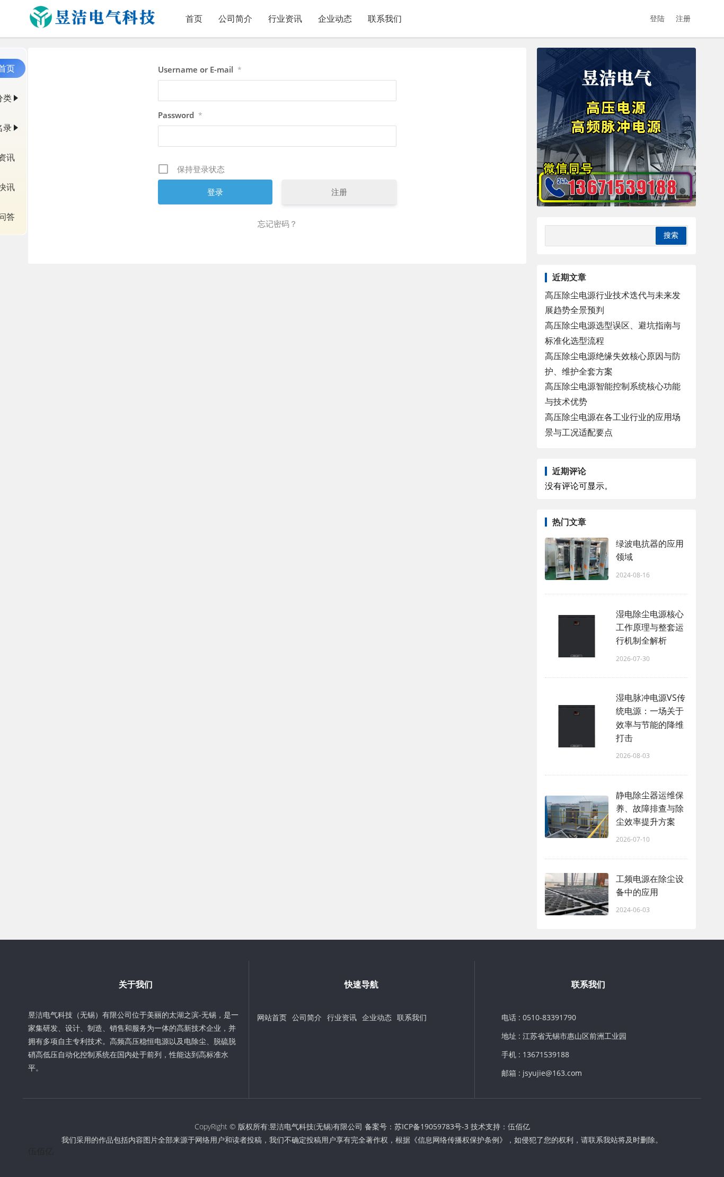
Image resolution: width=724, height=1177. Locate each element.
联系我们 (385, 18)
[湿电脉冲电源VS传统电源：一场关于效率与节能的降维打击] (576, 726)
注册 (683, 18)
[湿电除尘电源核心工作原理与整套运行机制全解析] (576, 636)
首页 (194, 18)
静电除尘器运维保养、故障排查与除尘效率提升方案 (650, 808)
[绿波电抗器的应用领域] (576, 559)
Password (180, 115)
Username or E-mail (200, 69)
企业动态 (335, 18)
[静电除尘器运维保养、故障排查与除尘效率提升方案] (576, 817)
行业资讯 (285, 18)
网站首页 (272, 1017)
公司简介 (235, 18)
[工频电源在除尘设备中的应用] (576, 894)
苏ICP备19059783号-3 (431, 1126)
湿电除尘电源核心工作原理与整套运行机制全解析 (650, 627)
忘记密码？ (277, 223)
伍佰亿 (519, 1126)
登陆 (657, 18)
